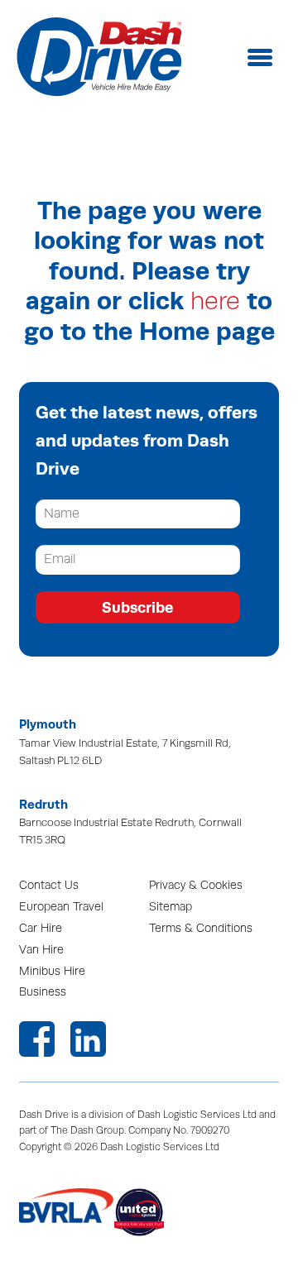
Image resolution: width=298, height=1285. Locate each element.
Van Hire (41, 949)
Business (42, 992)
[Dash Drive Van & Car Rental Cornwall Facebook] (37, 1039)
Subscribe (137, 607)
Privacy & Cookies (196, 885)
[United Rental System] (161, 1212)
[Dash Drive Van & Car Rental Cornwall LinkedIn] (88, 1039)
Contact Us (49, 885)
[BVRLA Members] (66, 1212)
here (215, 301)
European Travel (61, 906)
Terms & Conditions (200, 928)
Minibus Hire (52, 971)
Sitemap (170, 906)
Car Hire (40, 928)
